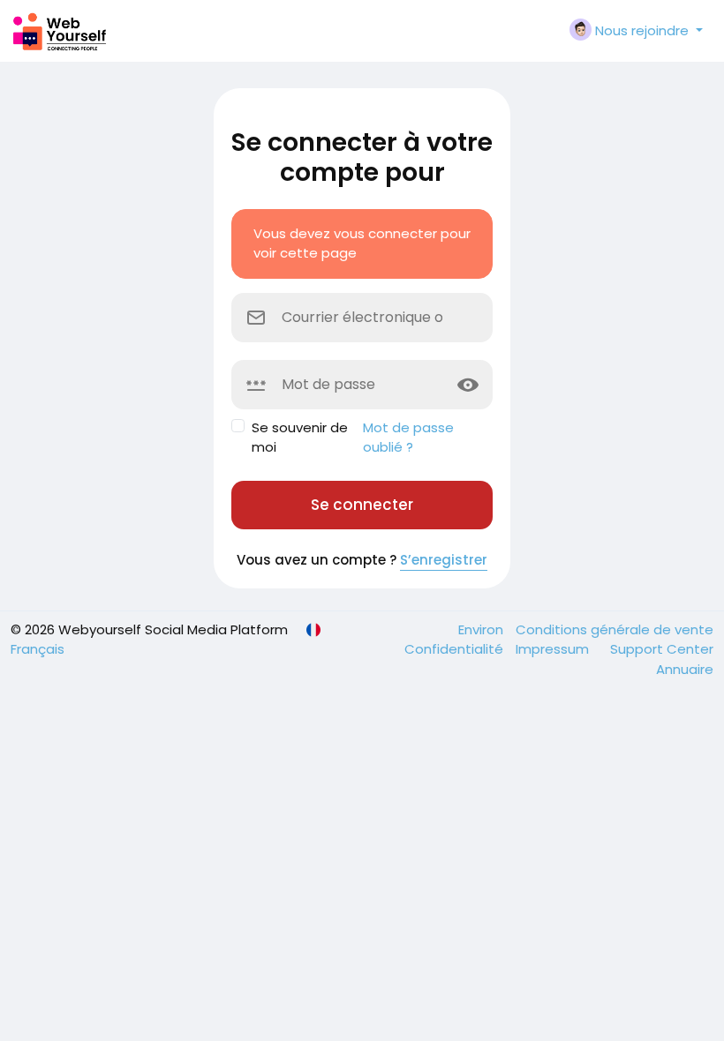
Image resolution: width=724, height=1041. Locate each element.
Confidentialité (455, 649)
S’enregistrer (443, 559)
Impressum (554, 649)
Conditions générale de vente (614, 629)
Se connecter (362, 504)
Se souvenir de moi (300, 437)
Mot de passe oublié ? (408, 437)
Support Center (661, 649)
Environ (482, 629)
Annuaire (684, 669)
